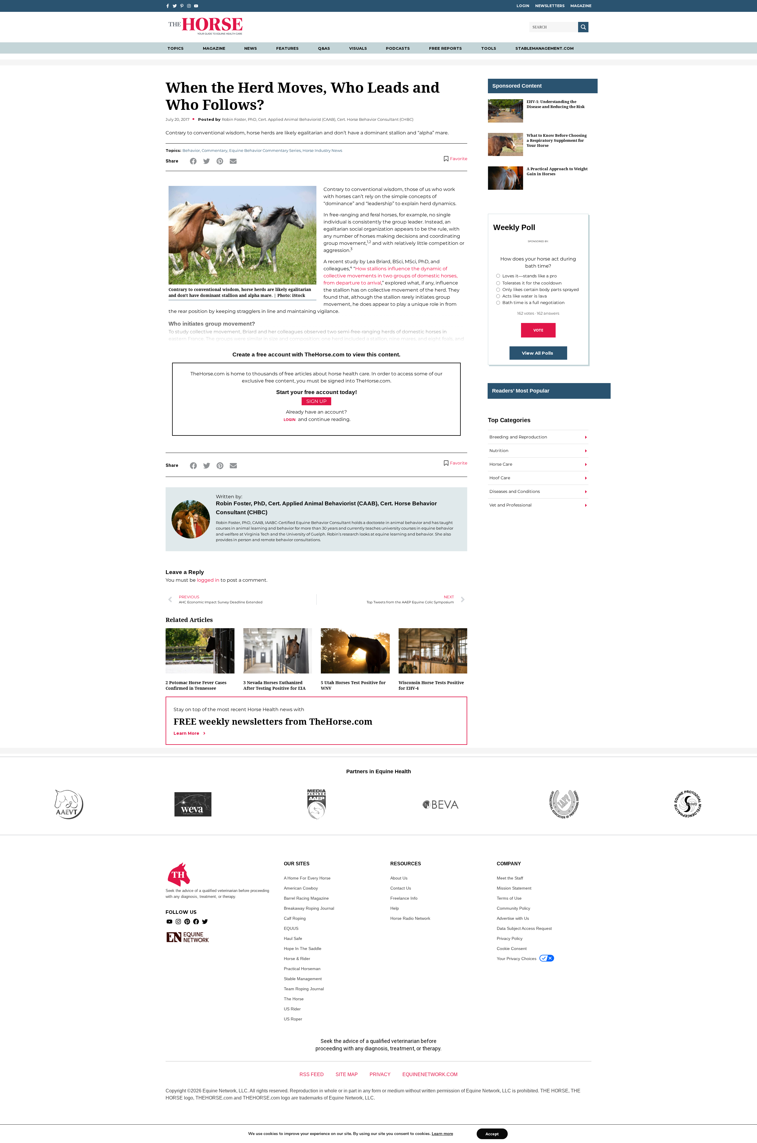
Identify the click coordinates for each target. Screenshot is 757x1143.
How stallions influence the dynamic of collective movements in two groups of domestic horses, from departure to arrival (390, 276)
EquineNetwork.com (429, 1074)
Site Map (347, 1074)
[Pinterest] (187, 922)
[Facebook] (196, 922)
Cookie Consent (512, 948)
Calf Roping (295, 918)
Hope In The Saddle (302, 948)
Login (523, 6)
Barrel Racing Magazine (306, 898)
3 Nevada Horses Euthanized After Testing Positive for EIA (274, 685)
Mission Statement (514, 888)
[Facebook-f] (168, 6)
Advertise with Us (513, 918)
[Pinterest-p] (182, 6)
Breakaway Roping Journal (309, 908)
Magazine (580, 6)
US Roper (293, 1019)
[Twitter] (175, 6)
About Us (398, 878)
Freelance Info (404, 898)
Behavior (191, 150)
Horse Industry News (322, 150)
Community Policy (513, 908)
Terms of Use (509, 898)
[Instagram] (189, 6)
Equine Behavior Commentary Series (265, 150)
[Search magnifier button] (583, 27)
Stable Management (303, 978)
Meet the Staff (510, 878)
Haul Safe (293, 938)
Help (394, 908)
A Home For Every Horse (307, 878)
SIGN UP (316, 401)
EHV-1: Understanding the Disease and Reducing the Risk (556, 104)
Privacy (380, 1074)
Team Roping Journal (304, 988)
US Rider (292, 1009)
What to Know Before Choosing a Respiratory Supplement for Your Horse (557, 140)
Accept (492, 1133)
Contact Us (400, 888)
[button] (193, 161)
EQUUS (291, 928)
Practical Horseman (302, 968)
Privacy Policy (510, 938)
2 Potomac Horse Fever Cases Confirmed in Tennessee (196, 685)
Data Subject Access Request (524, 928)
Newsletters (549, 6)
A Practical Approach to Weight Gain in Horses (557, 171)
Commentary (214, 150)
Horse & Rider (297, 958)
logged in (208, 580)
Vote (538, 330)
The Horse (294, 998)
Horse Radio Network (410, 918)
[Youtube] (169, 922)
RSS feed (312, 1074)
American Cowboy (301, 888)
